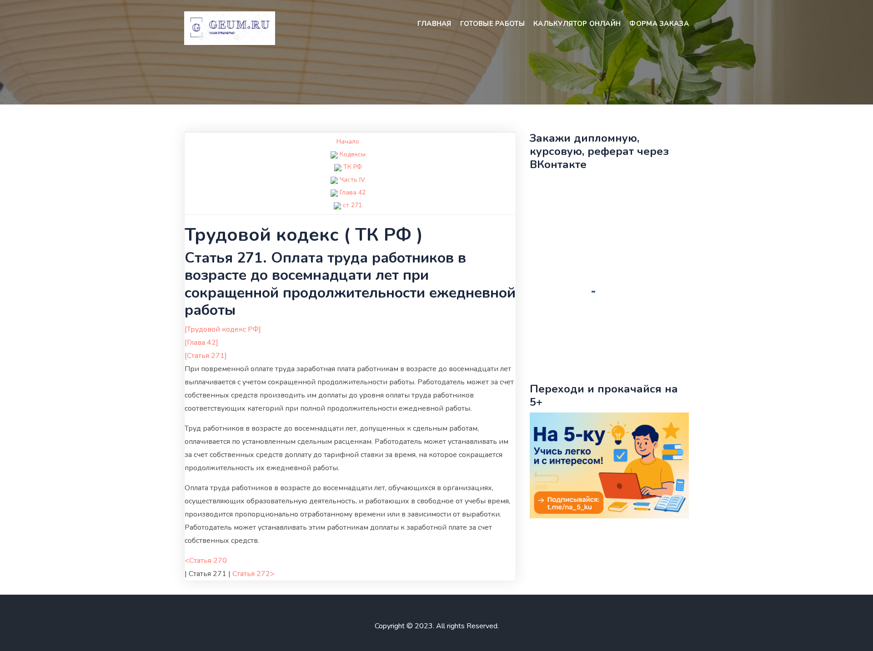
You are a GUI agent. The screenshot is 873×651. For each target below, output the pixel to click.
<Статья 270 (206, 561)
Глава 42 (353, 192)
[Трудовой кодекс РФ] (223, 329)
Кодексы (353, 154)
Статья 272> (253, 574)
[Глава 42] (201, 343)
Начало (347, 141)
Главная (434, 23)
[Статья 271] (206, 356)
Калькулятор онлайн (577, 23)
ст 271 (352, 205)
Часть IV (352, 179)
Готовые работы (492, 23)
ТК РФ (352, 167)
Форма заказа (659, 23)
